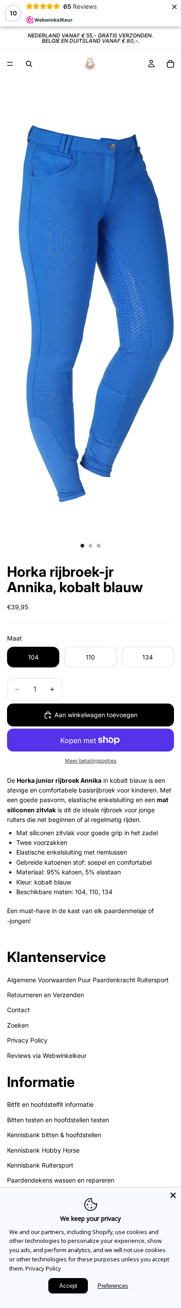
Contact (18, 1009)
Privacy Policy (27, 1040)
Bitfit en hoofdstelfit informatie (50, 1104)
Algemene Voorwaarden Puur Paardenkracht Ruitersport (88, 979)
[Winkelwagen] (170, 64)
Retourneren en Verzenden (45, 995)
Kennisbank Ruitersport (40, 1165)
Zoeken (18, 1024)
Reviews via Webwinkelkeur (47, 1055)
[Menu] (10, 64)
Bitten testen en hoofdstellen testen (58, 1119)
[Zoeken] (29, 64)
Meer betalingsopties (90, 761)
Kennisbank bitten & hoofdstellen (54, 1135)
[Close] (173, 1195)
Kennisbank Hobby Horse (43, 1149)
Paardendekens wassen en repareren (60, 1180)
